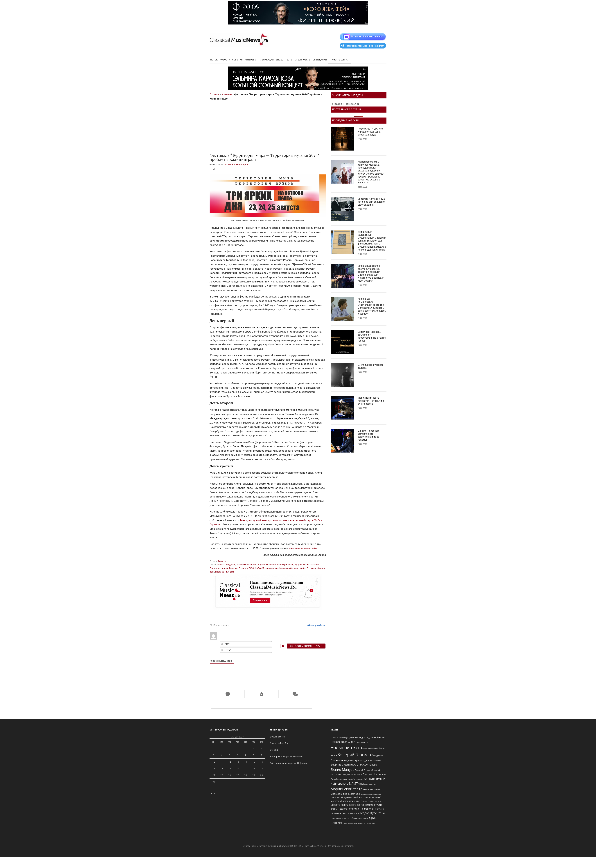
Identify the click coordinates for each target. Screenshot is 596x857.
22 (253, 768)
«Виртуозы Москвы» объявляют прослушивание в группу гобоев (372, 336)
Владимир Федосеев (370, 760)
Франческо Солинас (288, 568)
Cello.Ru (274, 750)
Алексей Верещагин (246, 564)
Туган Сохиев (336, 818)
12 (229, 762)
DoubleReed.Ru (277, 736)
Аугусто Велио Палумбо (306, 564)
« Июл (212, 793)
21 (245, 768)
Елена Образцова (338, 779)
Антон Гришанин (285, 564)
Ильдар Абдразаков (354, 779)
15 (253, 762)
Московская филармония (371, 794)
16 (261, 762)
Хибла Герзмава (308, 568)
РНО (376, 809)
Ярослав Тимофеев (225, 572)
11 (221, 762)
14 (245, 762)
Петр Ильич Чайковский (360, 808)
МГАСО (250, 568)
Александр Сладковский (365, 737)
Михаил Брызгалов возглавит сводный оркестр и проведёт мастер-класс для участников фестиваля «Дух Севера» (371, 273)
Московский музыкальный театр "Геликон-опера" (356, 797)
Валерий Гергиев (354, 754)
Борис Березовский (370, 748)
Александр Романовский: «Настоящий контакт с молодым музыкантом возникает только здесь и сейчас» (372, 306)
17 (213, 768)
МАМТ (353, 783)
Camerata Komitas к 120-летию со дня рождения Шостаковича (372, 201)
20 (237, 768)
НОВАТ (357, 801)
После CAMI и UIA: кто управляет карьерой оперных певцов (370, 131)
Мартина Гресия (237, 568)
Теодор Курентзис (372, 813)
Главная (214, 94)
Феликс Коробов (348, 818)
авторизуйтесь (317, 625)
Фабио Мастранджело (266, 568)
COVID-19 (335, 737)
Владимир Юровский (341, 765)
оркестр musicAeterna (366, 823)
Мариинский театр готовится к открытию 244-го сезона (371, 400)
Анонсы (227, 94)
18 (221, 768)
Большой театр (346, 747)
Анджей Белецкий (266, 564)
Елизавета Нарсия (219, 568)
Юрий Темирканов (350, 823)
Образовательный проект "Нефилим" (288, 763)
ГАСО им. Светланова (364, 764)
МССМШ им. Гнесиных (367, 784)
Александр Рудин (346, 738)
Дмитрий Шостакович (374, 774)
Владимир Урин (352, 760)
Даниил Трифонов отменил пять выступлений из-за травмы (368, 435)
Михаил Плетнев (371, 789)
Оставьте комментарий (236, 164)
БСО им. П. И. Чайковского (355, 742)
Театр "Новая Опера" (350, 813)
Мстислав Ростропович (342, 801)
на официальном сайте (303, 548)
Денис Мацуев (342, 770)
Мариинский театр (346, 789)
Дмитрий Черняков (353, 774)
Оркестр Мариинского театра (348, 804)
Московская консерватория (345, 794)
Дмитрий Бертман (363, 770)
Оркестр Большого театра (371, 801)
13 (237, 762)
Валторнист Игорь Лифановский (286, 756)
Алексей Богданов (226, 564)
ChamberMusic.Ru (279, 743)
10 (213, 762)
